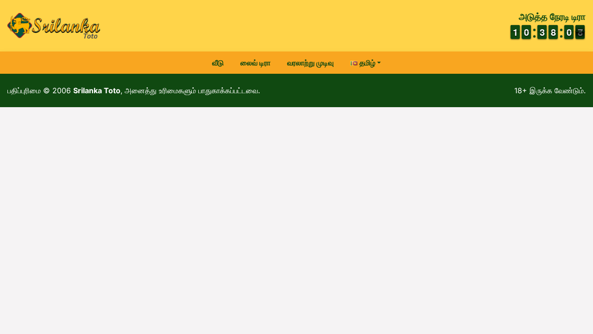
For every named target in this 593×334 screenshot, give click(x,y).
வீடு (218, 62)
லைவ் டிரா (255, 62)
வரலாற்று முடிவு (310, 62)
